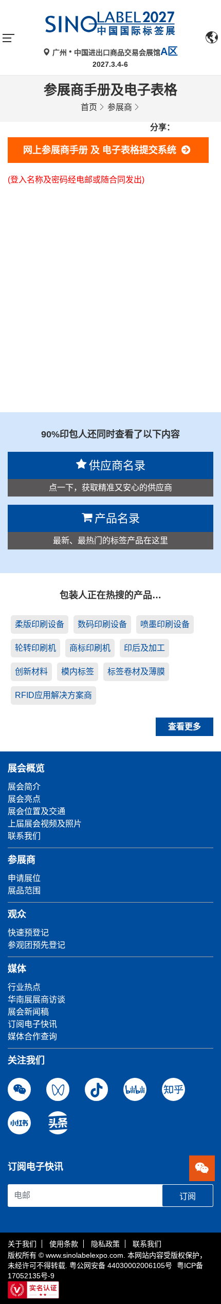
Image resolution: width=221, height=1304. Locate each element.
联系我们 (147, 1244)
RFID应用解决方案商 (53, 695)
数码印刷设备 (102, 624)
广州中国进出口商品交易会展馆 (114, 52)
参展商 (119, 107)
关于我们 (22, 1244)
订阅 (187, 1196)
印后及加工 (144, 648)
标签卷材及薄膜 (136, 671)
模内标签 (77, 671)
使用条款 (63, 1244)
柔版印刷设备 (39, 624)
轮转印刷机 (35, 648)
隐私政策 (105, 1244)
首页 (89, 107)
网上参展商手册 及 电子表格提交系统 (102, 150)
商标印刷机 (89, 648)
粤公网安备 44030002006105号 (120, 1265)
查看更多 (184, 726)
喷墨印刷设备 (165, 624)
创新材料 (31, 671)
